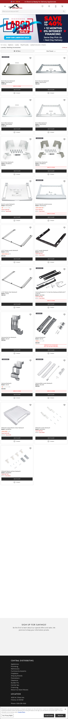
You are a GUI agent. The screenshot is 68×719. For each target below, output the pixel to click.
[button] (13, 1)
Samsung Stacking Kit (40, 337)
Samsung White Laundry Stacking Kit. (43, 383)
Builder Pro (15, 683)
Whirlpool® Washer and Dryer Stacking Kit (10, 471)
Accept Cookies (49, 715)
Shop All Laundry (24, 45)
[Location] (49, 6)
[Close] (65, 709)
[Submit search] (64, 11)
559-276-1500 (21, 703)
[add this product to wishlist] (30, 58)
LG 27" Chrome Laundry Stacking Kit (9, 250)
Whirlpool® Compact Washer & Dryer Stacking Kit (12, 427)
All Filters (18, 51)
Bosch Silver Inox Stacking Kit (8, 81)
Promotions (15, 678)
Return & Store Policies (19, 690)
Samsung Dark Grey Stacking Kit (8, 337)
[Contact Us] (56, 6)
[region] (34, 713)
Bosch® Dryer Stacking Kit (7, 162)
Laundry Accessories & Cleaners (38, 45)
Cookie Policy (21, 712)
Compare (18, 93)
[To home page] (15, 6)
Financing (14, 687)
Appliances (10, 45)
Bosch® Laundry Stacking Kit (8, 204)
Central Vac (15, 685)
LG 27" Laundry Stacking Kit (41, 250)
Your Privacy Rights (7, 715)
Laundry (17, 45)
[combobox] (50, 51)
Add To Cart (17, 89)
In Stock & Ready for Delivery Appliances (40, 2)
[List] (42, 6)
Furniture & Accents (18, 671)
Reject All (60, 715)
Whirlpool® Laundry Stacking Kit (42, 427)
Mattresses (15, 669)
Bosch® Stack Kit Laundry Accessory (43, 204)
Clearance (14, 680)
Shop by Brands (16, 676)
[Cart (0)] (62, 6)
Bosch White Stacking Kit (7, 123)
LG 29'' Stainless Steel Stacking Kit (9, 292)
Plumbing (14, 666)
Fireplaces (14, 673)
